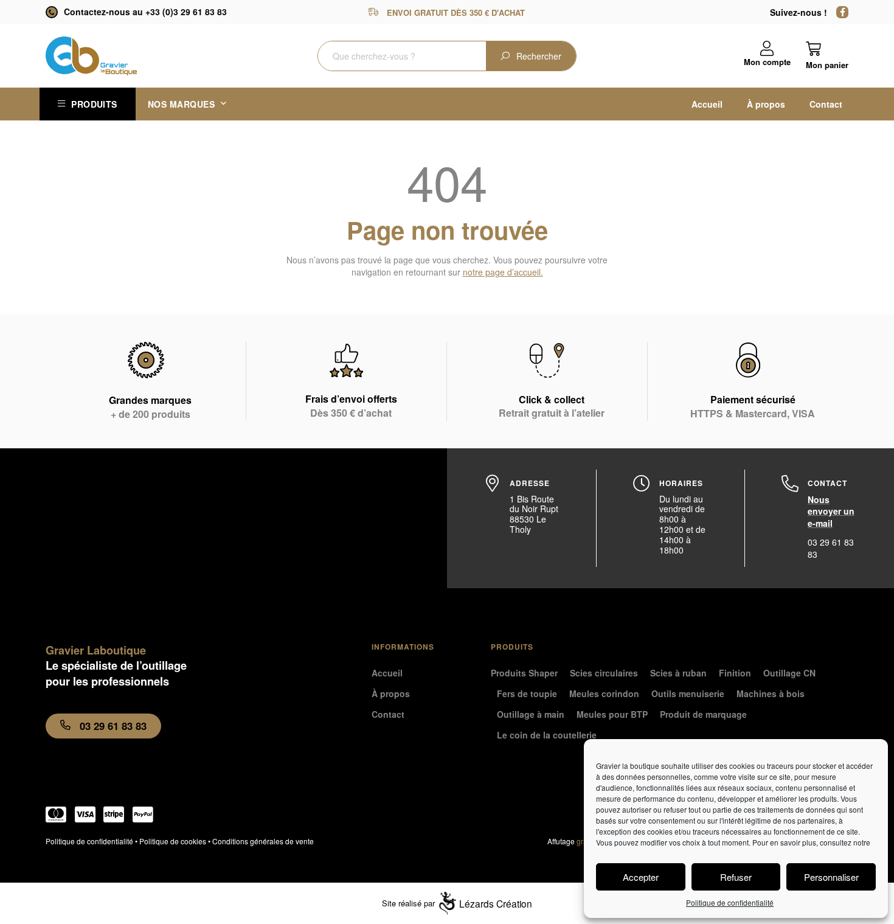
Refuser (736, 876)
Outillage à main (530, 714)
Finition (735, 673)
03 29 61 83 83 (831, 548)
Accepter (641, 876)
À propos (766, 104)
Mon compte (767, 62)
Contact (825, 104)
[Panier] (827, 55)
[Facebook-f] (842, 12)
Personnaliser (831, 876)
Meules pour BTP (612, 714)
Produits (94, 104)
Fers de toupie (527, 693)
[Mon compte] (767, 49)
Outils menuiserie (687, 693)
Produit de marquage (703, 714)
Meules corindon (604, 693)
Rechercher (538, 56)
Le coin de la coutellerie (547, 735)
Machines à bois (770, 693)
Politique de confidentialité (730, 902)
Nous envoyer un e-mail (831, 511)
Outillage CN (789, 673)
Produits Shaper (524, 673)
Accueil (706, 104)
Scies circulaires (604, 673)
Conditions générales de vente (263, 841)
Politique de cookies (172, 841)
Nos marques (181, 104)
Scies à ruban (678, 673)
